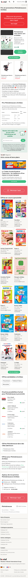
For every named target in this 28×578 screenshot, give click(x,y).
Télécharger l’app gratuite (6, 524)
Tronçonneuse (6, 380)
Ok (23, 140)
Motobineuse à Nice (8, 449)
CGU (2, 572)
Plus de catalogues (14, 57)
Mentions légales (5, 570)
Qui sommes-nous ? (5, 520)
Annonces (24, 4)
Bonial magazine (4, 522)
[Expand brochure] (7, 42)
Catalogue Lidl (4, 530)
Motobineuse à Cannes (9, 450)
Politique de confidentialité (20, 570)
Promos (12, 510)
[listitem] (7, 70)
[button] (14, 42)
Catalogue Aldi (4, 544)
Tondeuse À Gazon (17, 380)
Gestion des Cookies (19, 572)
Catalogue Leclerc (5, 532)
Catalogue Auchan (5, 540)
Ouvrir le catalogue (20, 51)
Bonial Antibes (5, 510)
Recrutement (4, 554)
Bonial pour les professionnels (8, 552)
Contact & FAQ (4, 550)
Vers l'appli (14, 23)
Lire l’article (14, 181)
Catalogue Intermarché (6, 542)
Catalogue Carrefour (5, 534)
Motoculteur (6, 384)
